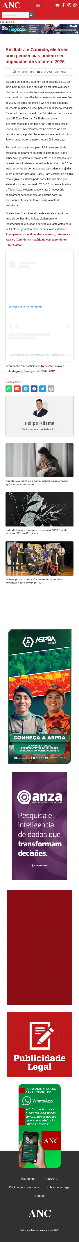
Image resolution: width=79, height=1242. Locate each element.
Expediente (28, 1178)
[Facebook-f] (63, 5)
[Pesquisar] (31, 15)
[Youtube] (57, 5)
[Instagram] (69, 5)
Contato (39, 1195)
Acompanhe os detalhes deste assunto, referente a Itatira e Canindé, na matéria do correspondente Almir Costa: (38, 239)
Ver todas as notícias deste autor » (39, 429)
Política (62, 72)
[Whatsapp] (75, 5)
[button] (38, 5)
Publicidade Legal (58, 1187)
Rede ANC (51, 1178)
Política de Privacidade (24, 1187)
